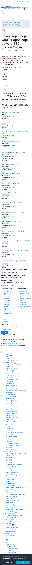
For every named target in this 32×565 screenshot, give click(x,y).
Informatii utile (7, 533)
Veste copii (9, 489)
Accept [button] (23, 562)
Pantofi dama (10, 415)
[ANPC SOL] (13, 345)
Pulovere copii (10, 491)
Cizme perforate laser (12, 389)
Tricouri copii (10, 459)
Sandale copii (10, 366)
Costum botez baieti (12, 525)
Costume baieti (10, 485)
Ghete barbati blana (12, 438)
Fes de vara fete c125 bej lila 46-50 (12, 141)
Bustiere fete (10, 483)
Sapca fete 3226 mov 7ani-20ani (11, 183)
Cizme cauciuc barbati (12, 445)
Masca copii (9, 511)
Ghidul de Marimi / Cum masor (11, 58)
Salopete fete (10, 502)
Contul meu (6, 354)
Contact (6, 321)
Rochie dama (10, 519)
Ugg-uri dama (10, 441)
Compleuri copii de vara (13, 476)
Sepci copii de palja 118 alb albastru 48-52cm (15, 131)
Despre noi (7, 293)
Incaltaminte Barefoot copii (14, 364)
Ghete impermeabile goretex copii (16, 390)
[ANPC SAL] (5, 345)
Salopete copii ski (11, 496)
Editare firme (24, 297)
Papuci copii (9, 377)
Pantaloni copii (10, 478)
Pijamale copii (10, 479)
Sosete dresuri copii (12, 472)
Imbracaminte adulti (9, 513)
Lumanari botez (10, 531)
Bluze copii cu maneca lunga (14, 487)
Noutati (6, 298)
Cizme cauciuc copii (12, 379)
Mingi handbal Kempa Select (14, 509)
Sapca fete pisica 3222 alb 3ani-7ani (12, 164)
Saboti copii (9, 381)
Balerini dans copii (11, 385)
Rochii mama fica (11, 466)
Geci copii (9, 493)
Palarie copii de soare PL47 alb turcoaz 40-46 (15, 241)
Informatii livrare (9, 308)
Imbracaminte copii (14, 22)
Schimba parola (24, 295)
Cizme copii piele (11, 396)
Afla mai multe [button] (22, 558)
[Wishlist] (3, 33)
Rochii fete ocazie (11, 461)
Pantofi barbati (10, 421)
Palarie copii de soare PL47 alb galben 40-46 (15, 250)
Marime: (4, 71)
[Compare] (6, 33)
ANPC (6, 319)
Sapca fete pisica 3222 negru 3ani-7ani (13, 152)
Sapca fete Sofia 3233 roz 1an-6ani (12, 221)
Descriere (5, 89)
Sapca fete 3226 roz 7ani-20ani (11, 173)
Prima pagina (8, 291)
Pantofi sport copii (11, 368)
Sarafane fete (10, 455)
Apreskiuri (9, 440)
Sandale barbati (10, 425)
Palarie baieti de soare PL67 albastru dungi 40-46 (16, 261)
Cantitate (4, 79)
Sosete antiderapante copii (14, 387)
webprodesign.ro (15, 343)
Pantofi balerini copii (12, 374)
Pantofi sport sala (11, 400)
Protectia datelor (25, 304)
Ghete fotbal (10, 404)
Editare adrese (24, 293)
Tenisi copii (9, 375)
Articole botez (7, 523)
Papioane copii (10, 506)
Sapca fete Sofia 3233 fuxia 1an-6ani (12, 202)
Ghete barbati (10, 430)
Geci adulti (9, 521)
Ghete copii (9, 372)
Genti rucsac (10, 507)
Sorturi (8, 481)
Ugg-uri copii (10, 398)
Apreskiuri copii (10, 392)
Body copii (9, 468)
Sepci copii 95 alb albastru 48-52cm (12, 122)
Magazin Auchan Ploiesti (8, 285)
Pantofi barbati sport (12, 423)
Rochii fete (9, 463)
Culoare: (4, 74)
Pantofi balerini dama (12, 410)
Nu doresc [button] (9, 562)
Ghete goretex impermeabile (14, 432)
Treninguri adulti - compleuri (14, 515)
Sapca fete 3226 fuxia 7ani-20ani (11, 193)
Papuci (8, 426)
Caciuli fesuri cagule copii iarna (15, 494)
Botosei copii (10, 383)
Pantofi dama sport (12, 417)
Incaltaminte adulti (8, 406)
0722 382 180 (25, 1)
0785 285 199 (15, 1)
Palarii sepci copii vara (11, 24)
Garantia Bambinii (25, 298)
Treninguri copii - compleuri (14, 464)
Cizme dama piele (11, 436)
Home (4, 22)
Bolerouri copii (10, 504)
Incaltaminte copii (8, 362)
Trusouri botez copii (12, 527)
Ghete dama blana (11, 434)
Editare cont (23, 291)
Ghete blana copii (11, 394)
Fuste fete (9, 470)
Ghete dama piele (11, 428)
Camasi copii (10, 457)
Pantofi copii (10, 370)
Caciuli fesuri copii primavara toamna (17, 453)
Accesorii (9, 402)
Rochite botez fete (11, 529)
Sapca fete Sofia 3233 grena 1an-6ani (13, 212)
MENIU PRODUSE (10, 6)
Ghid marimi (7, 313)
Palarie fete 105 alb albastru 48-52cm (13, 112)
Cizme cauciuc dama (12, 443)
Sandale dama (10, 419)
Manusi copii (10, 498)
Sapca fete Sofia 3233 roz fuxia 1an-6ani (14, 231)
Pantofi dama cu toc (12, 413)
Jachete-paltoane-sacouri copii (15, 474)
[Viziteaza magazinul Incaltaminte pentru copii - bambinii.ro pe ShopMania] (21, 345)
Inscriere (4, 332)
